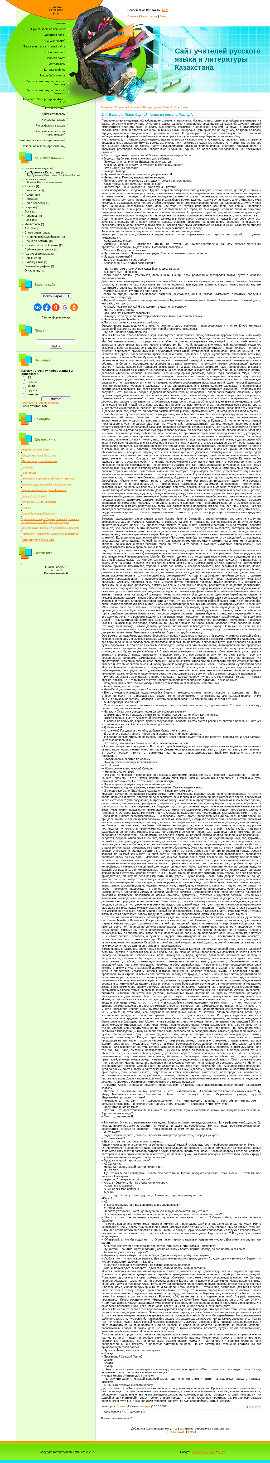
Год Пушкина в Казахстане (42, 172)
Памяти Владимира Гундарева (38, 513)
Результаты (29, 402)
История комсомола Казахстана (38, 501)
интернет (34, 394)
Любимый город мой (38, 168)
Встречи (30, 207)
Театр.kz (26, 507)
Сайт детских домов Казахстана (38, 455)
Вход (163, 16)
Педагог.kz (27, 467)
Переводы (31, 215)
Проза (29, 198)
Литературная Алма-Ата (37, 539)
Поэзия (29, 194)
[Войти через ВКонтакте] (38, 307)
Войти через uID (56, 296)
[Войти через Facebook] (47, 307)
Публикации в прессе (39, 249)
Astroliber (31, 228)
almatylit (145, 1406)
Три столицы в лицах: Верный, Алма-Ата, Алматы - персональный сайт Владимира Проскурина (50, 521)
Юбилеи (30, 186)
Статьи (119, 107)
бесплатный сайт (203, 1452)
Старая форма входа (56, 317)
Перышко (31, 257)
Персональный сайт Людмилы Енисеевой (43, 490)
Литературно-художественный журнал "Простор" (48, 478)
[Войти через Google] (65, 307)
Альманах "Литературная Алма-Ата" (152, 107)
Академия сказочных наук (35, 449)
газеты (32, 381)
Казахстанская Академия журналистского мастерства (50, 527)
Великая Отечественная (34, 496)
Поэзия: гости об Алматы (41, 245)
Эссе (28, 211)
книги (31, 385)
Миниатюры (32, 224)
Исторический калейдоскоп (43, 236)
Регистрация (149, 16)
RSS (165, 10)
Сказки (29, 219)
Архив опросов (49, 402)
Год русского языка (37, 253)
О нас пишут (33, 270)
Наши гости (32, 190)
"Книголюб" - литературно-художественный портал (49, 533)
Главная (132, 16)
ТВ (29, 377)
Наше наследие (35, 203)
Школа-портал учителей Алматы (39, 461)
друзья (32, 390)
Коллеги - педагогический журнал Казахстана (46, 484)
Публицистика (34, 262)
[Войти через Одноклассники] (74, 307)
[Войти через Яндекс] (56, 307)
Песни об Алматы (36, 241)
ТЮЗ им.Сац (28, 472)
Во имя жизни (34, 179)
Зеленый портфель (37, 266)
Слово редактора (36, 232)
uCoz (221, 1452)
